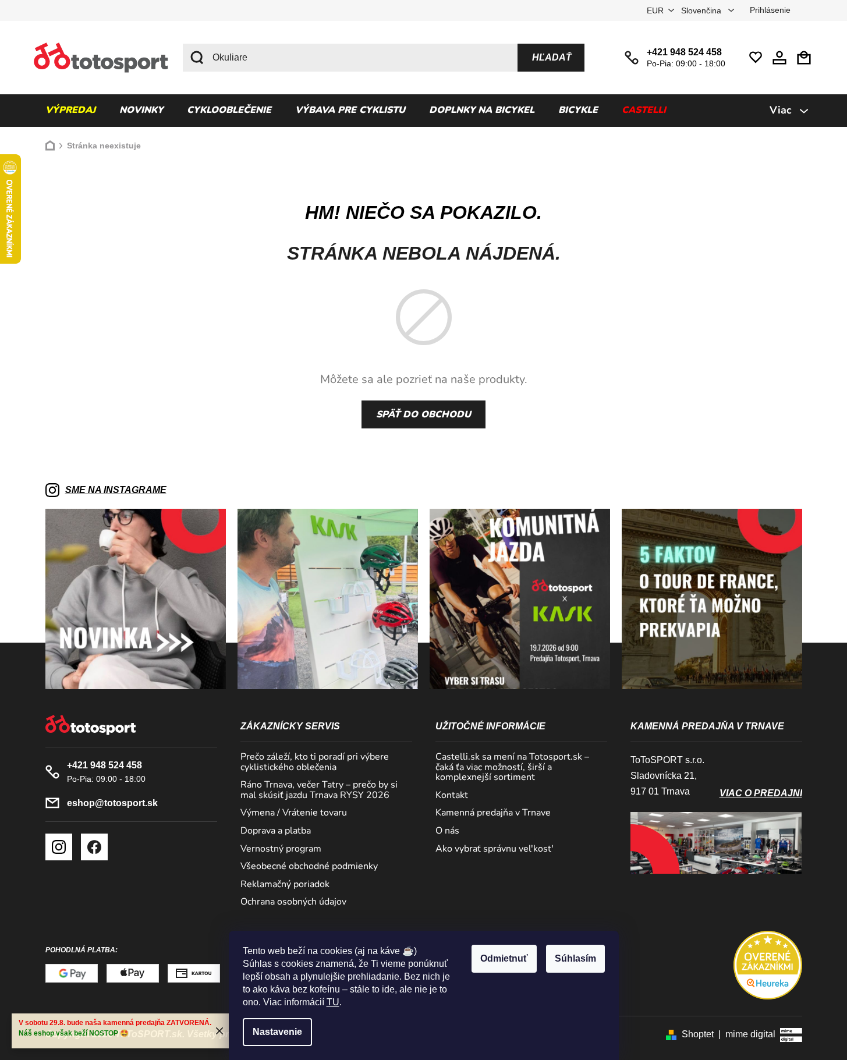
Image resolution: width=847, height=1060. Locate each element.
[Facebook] (94, 847)
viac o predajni (761, 793)
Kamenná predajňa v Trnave (493, 813)
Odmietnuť (504, 958)
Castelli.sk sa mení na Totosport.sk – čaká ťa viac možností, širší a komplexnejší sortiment (512, 767)
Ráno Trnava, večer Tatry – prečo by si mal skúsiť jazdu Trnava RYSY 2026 (319, 790)
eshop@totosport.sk (112, 803)
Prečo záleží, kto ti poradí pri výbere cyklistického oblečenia (314, 762)
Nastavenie (277, 1032)
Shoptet (698, 1034)
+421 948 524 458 (684, 52)
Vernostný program (280, 849)
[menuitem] (70, 110)
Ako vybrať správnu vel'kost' (494, 849)
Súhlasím (575, 958)
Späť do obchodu (423, 414)
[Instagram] (58, 847)
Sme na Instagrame (115, 490)
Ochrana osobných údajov (293, 902)
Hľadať (552, 57)
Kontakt (451, 795)
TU (333, 1002)
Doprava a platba (275, 831)
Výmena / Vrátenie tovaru (293, 813)
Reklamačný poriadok (284, 885)
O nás (447, 831)
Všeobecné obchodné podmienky (309, 867)
